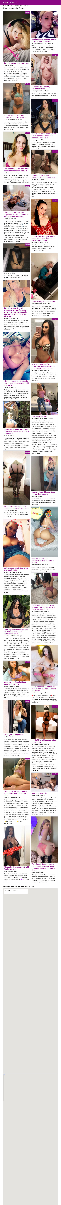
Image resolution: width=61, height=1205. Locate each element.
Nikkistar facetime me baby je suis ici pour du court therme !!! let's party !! (16, 383)
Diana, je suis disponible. (13, 735)
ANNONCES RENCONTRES (10, 2)
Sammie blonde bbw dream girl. (16, 63)
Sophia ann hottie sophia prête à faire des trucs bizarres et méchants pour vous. (44, 136)
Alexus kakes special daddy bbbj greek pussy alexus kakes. (16, 507)
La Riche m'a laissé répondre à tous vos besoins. (16, 569)
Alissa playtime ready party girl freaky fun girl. (16, 868)
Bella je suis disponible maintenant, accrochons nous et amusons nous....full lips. (43, 366)
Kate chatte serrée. (39, 416)
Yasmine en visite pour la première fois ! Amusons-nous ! (44, 177)
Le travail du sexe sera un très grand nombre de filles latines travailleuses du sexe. (43, 238)
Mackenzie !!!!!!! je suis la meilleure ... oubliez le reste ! (15, 116)
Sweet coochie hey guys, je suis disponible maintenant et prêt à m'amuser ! (16, 431)
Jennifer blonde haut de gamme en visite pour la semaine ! (44, 40)
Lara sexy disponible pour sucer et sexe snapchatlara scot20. (16, 170)
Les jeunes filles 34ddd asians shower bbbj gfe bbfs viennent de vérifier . (44, 689)
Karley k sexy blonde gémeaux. (44, 302)
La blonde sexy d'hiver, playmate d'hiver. (41, 88)
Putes (5, 5)
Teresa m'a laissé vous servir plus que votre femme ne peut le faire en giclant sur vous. (43, 607)
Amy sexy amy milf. (39, 793)
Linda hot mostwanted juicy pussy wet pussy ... (15, 683)
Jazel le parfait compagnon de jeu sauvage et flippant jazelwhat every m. (16, 632)
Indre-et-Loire (18, 5)
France (10, 5)
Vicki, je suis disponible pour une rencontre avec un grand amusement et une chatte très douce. (43, 867)
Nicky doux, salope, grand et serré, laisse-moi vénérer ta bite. (15, 793)
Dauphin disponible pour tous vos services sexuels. (43, 493)
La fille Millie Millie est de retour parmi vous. (44, 741)
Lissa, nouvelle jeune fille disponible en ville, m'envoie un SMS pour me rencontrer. (16, 215)
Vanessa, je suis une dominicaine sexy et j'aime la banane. (43, 561)
